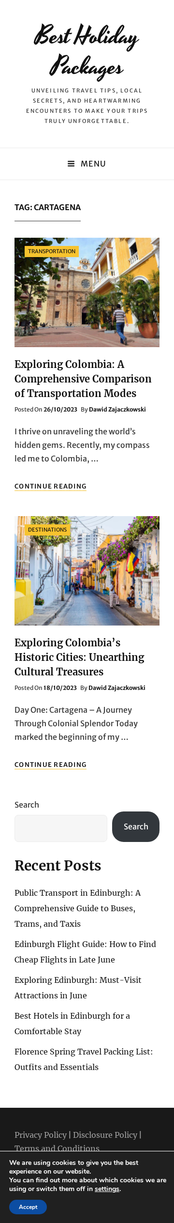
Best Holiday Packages (86, 51)
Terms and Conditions (57, 1148)
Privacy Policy (40, 1135)
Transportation (51, 251)
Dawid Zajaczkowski (117, 409)
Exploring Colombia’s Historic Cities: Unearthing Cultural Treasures (79, 657)
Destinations (47, 529)
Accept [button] (28, 1207)
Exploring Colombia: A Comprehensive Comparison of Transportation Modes (83, 378)
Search (26, 805)
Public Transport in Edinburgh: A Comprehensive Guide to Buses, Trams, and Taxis (77, 908)
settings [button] (107, 1188)
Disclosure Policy (105, 1135)
